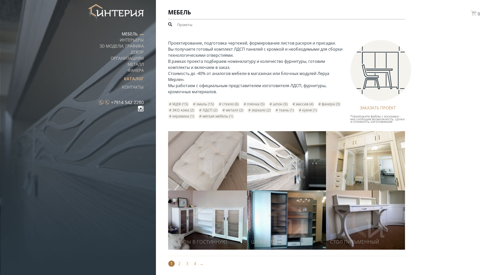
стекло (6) (230, 104)
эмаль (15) (204, 104)
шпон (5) (280, 104)
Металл (136, 64)
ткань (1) (286, 110)
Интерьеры (132, 40)
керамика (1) (182, 116)
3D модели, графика (121, 46)
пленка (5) (255, 104)
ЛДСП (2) (209, 110)
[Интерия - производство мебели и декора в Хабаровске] (116, 13)
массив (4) (304, 104)
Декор (137, 52)
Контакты (133, 87)
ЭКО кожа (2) (182, 110)
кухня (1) (309, 110)
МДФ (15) (179, 104)
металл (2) (234, 110)
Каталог (134, 79)
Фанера (136, 70)
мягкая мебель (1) (217, 116)
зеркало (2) (261, 110)
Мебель (130, 34)
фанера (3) (330, 104)
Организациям (127, 58)
